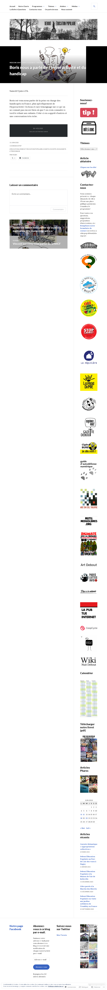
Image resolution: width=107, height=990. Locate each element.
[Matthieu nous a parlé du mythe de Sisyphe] (93, 964)
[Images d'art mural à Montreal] (84, 937)
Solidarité (31, 62)
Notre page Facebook (16, 927)
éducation (15, 149)
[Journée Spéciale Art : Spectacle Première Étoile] (84, 928)
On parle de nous (51, 9)
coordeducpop (15, 146)
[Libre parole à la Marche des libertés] (93, 955)
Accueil (12, 6)
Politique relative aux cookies (57, 986)
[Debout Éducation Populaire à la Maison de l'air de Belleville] (93, 937)
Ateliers (63, 6)
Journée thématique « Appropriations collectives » (88, 846)
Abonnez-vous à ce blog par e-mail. (41, 929)
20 (87, 818)
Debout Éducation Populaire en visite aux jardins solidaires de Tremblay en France (88, 901)
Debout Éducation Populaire (31, 149)
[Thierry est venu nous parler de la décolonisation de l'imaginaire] (84, 946)
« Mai (82, 828)
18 (81, 818)
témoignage (15, 151)
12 (84, 814)
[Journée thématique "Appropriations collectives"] (93, 928)
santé (24, 62)
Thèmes (51, 6)
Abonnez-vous (41, 967)
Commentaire (58, 209)
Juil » (88, 828)
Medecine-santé (16, 62)
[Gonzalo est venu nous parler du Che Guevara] (84, 779)
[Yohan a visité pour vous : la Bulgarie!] (93, 946)
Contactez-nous (35, 9)
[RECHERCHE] (94, 6)
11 (81, 814)
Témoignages (41, 62)
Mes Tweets (62, 935)
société (53, 149)
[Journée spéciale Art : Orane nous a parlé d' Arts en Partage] (84, 955)
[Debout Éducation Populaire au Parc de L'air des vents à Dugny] (84, 964)
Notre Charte (23, 6)
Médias (75, 6)
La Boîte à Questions (18, 9)
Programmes (37, 6)
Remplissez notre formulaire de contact (87, 228)
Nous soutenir (66, 9)
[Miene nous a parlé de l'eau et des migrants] (84, 788)
